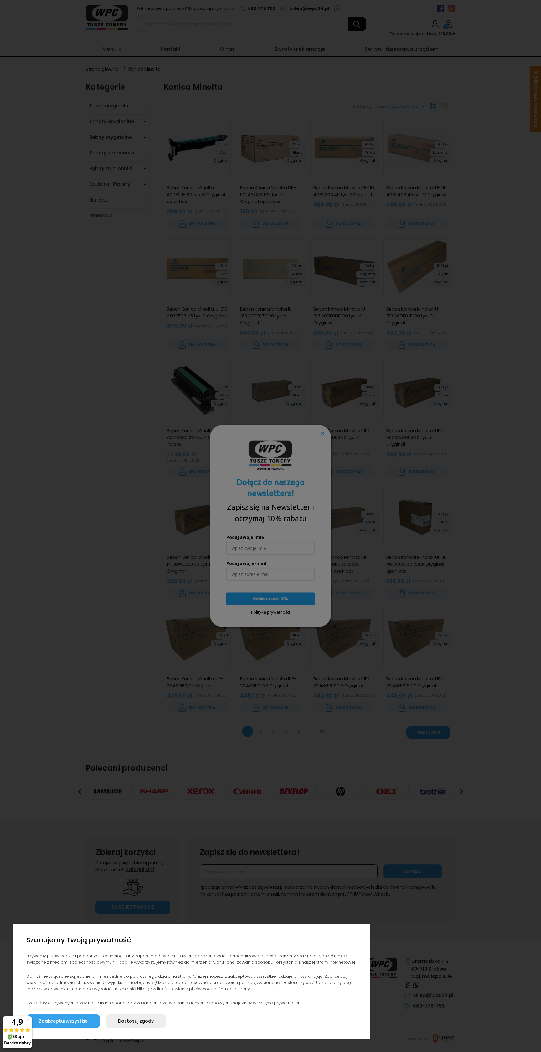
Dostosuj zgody (136, 1021)
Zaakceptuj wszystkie (63, 1021)
